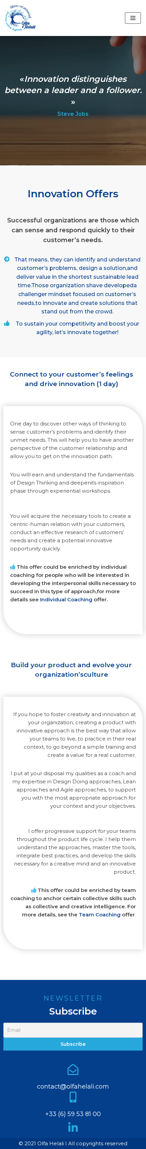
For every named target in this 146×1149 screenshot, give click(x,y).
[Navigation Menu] (133, 18)
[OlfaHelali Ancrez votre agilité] (22, 18)
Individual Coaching (66, 599)
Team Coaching (100, 914)
